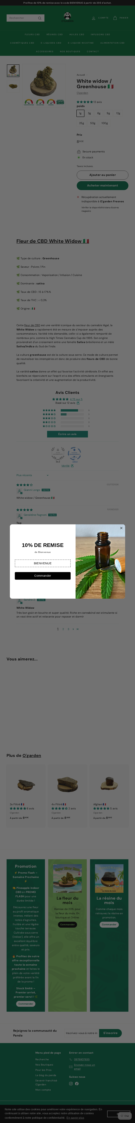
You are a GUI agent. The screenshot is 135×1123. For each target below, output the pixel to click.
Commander (42, 575)
